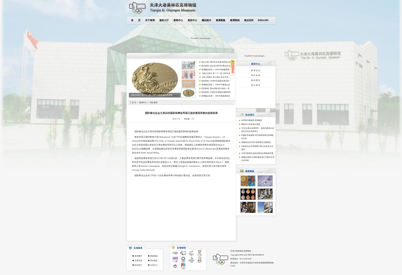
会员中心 (154, 265)
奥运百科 (249, 20)
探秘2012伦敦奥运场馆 (250, 124)
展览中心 (192, 20)
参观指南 (154, 256)
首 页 (136, 20)
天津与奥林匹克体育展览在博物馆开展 (257, 153)
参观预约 (138, 256)
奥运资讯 (256, 85)
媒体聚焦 (256, 80)
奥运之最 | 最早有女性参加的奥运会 (216, 62)
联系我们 (138, 265)
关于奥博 (150, 20)
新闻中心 (178, 20)
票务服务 (154, 260)
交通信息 (138, 260)
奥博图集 (220, 20)
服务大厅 (164, 20)
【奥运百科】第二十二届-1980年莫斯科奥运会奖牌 (151, 95)
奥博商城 (234, 20)
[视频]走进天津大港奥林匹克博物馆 (256, 142)
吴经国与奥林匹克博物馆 (251, 120)
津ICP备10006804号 (256, 255)
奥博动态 (256, 70)
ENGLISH (263, 20)
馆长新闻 (256, 75)
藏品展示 (206, 20)
